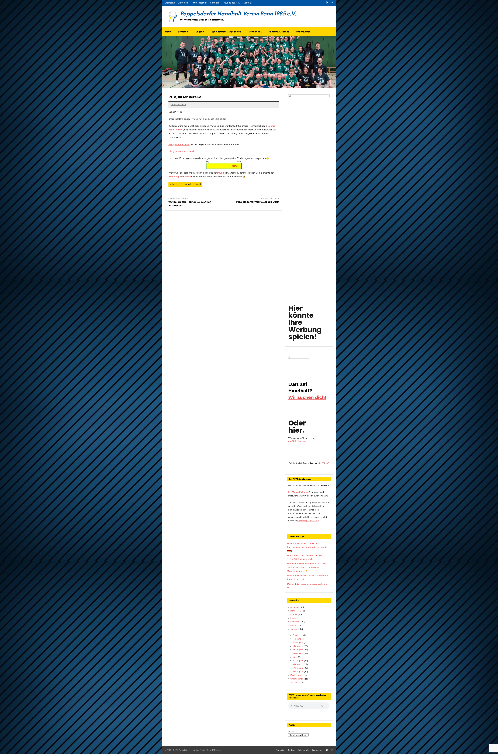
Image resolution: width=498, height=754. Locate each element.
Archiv (291, 731)
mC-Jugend (297, 649)
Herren (293, 625)
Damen (293, 614)
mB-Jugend (297, 646)
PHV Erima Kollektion (298, 492)
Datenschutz (303, 750)
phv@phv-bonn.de (297, 441)
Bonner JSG (255, 31)
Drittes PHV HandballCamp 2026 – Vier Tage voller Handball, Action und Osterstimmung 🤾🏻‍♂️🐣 (306, 567)
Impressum (317, 750)
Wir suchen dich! (307, 397)
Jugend (197, 184)
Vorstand (294, 682)
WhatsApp (173, 176)
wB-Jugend (297, 664)
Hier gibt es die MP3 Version (182, 151)
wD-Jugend (297, 671)
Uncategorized (297, 678)
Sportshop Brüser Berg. (308, 520)
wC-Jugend (297, 668)
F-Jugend (296, 638)
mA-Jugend (297, 642)
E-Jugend (296, 635)
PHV (321, 463)
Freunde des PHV (231, 2)
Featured (294, 618)
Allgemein (174, 184)
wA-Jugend (297, 660)
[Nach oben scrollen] (492, 748)
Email (188, 176)
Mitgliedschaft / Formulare (206, 2)
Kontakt (247, 2)
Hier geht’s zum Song (179, 144)
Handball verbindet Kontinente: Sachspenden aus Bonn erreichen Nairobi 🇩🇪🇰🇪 (307, 547)
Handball (187, 184)
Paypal (220, 172)
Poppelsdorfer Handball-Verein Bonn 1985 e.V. (238, 14)
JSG (327, 463)
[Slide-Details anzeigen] (298, 364)
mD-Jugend (297, 653)
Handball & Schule (278, 31)
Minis (295, 657)
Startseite (170, 2)
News (168, 31)
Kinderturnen (296, 675)
